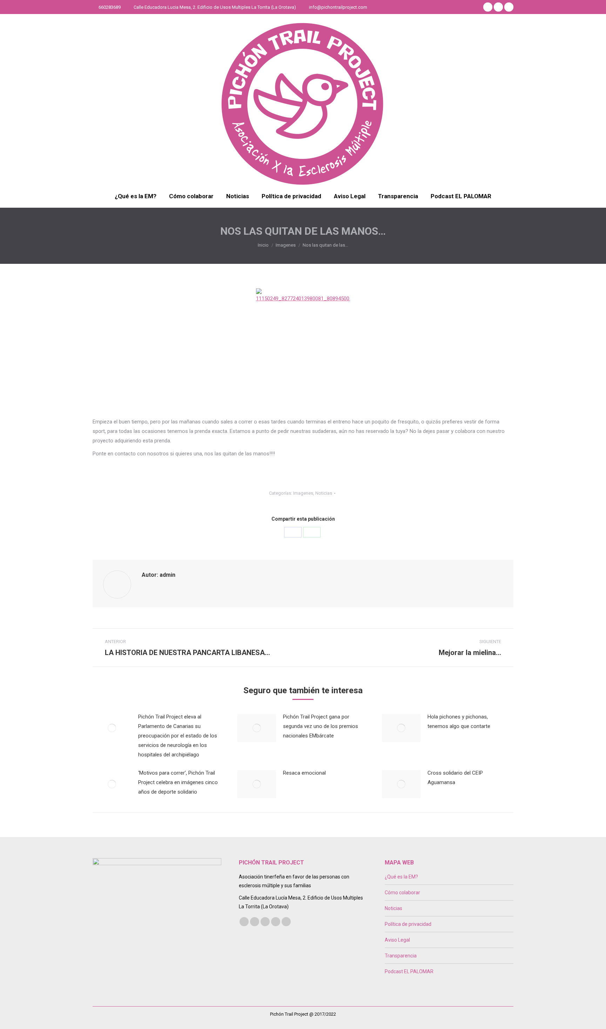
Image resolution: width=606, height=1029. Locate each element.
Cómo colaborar (402, 892)
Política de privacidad (408, 924)
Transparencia (401, 955)
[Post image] (112, 728)
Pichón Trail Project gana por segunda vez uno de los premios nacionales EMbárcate (320, 726)
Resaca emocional (304, 773)
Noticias (323, 493)
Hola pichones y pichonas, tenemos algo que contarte (458, 721)
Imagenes (303, 493)
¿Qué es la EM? (401, 877)
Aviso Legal (397, 940)
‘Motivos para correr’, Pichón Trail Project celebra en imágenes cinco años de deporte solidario (178, 782)
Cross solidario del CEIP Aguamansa (455, 778)
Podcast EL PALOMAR (409, 971)
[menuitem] (135, 196)
